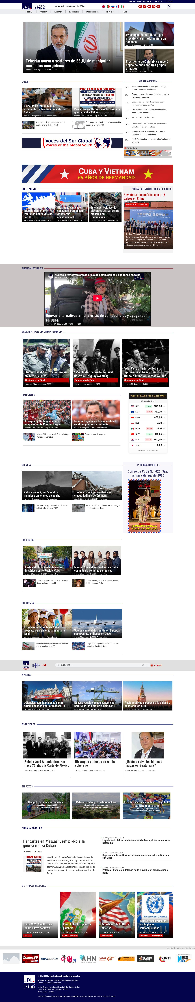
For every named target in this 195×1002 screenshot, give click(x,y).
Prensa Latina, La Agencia (140, 1)
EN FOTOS (27, 786)
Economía (28, 603)
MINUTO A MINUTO (147, 80)
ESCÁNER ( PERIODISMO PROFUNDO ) (42, 331)
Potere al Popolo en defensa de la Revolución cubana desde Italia (135, 871)
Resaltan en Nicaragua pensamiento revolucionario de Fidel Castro (50, 123)
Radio (124, 12)
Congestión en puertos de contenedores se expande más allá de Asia (103, 644)
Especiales (74, 12)
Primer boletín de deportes (96, 434)
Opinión (43, 12)
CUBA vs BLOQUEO (32, 828)
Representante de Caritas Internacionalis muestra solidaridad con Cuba (136, 856)
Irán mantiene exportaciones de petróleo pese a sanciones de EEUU (52, 644)
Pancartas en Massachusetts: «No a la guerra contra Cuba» (54, 843)
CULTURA (28, 540)
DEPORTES (29, 394)
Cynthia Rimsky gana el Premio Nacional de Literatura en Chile (102, 581)
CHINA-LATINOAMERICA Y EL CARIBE (152, 189)
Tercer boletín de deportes (143, 117)
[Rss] (158, 6)
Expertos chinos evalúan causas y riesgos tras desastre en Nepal (103, 506)
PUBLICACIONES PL (148, 465)
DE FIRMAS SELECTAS (34, 885)
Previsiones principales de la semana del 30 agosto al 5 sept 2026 (103, 123)
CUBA (25, 81)
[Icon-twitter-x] (144, 6)
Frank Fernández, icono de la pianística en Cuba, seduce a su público (54, 581)
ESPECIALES (28, 724)
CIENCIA (26, 465)
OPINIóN (26, 675)
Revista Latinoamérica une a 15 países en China (144, 196)
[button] (169, 6)
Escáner (58, 12)
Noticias (29, 12)
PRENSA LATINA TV (32, 268)
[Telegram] (153, 6)
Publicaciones (92, 12)
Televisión (110, 12)
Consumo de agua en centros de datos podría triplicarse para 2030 (51, 506)
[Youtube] (149, 6)
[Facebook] (140, 6)
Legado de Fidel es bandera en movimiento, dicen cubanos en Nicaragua (136, 841)
